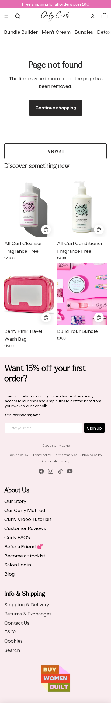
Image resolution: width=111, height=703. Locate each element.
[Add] (99, 229)
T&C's (10, 632)
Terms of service (65, 455)
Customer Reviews (25, 528)
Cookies (13, 641)
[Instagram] (50, 471)
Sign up (94, 428)
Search (12, 650)
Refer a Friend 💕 (23, 547)
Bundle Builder (21, 32)
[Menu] (6, 16)
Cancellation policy (55, 461)
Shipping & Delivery (26, 605)
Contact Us (16, 623)
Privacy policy (41, 455)
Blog (9, 574)
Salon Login (17, 565)
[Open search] (18, 16)
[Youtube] (70, 471)
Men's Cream (56, 32)
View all (56, 151)
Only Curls (62, 446)
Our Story (15, 501)
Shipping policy (91, 455)
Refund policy (18, 455)
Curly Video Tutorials (28, 519)
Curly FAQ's (17, 538)
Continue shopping (55, 107)
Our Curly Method (24, 510)
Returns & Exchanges (27, 614)
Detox (104, 32)
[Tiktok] (60, 471)
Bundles (84, 32)
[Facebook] (41, 471)
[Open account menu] (93, 16)
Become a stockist (24, 556)
